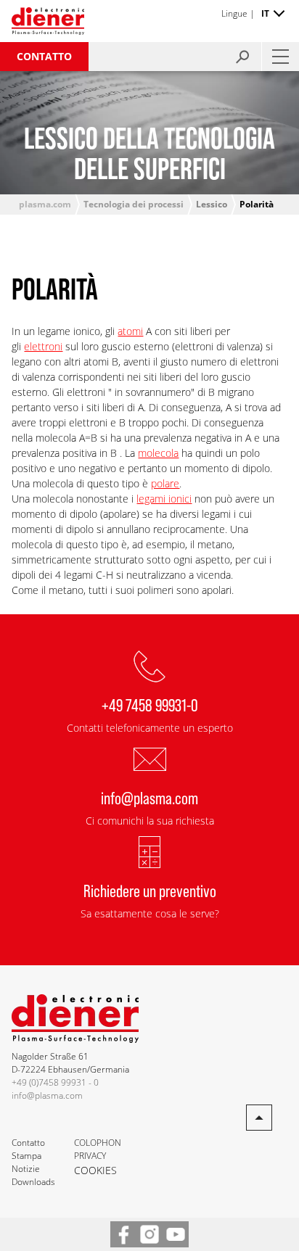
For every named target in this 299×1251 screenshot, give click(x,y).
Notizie (26, 1169)
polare (165, 483)
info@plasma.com (149, 797)
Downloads (33, 1182)
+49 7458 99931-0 (150, 704)
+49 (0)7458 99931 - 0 (55, 1082)
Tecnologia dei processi (133, 204)
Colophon (97, 1142)
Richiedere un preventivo (149, 890)
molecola (158, 453)
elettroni (43, 346)
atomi (130, 331)
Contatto (44, 56)
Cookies (95, 1170)
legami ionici (164, 498)
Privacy (90, 1155)
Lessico (211, 204)
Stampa (26, 1155)
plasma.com (45, 204)
